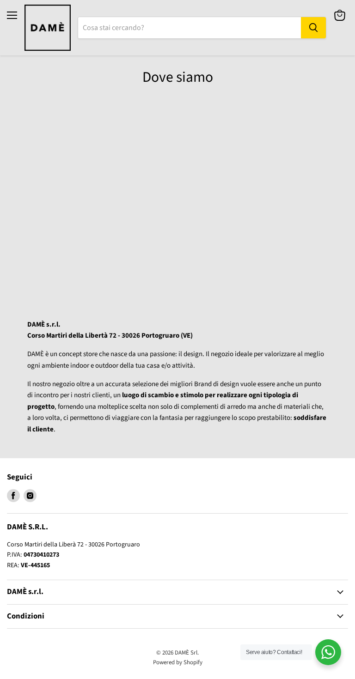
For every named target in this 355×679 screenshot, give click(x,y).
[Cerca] (313, 27)
